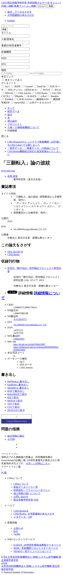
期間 (3, 70)
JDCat (57, 90)
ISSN (4, 58)
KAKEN (32, 96)
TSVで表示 (13, 404)
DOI (3, 64)
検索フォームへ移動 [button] (25, 6)
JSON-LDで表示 (16, 410)
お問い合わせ (20, 496)
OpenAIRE (19, 102)
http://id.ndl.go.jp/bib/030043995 (29, 344)
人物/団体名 (7, 39)
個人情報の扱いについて (26, 493)
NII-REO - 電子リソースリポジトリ (32, 551)
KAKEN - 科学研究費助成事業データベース (37, 545)
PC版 (4, 472)
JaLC (7, 86)
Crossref (28, 86)
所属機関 (6, 52)
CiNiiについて (21, 484)
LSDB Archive (25, 99)
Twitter (16, 534)
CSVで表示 (13, 407)
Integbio (54, 96)
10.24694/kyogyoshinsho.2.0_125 (29, 324)
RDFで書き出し (15, 391)
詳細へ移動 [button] (7, 6)
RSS (15, 531)
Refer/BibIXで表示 (17, 394)
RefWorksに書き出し (18, 381)
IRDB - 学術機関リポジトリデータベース (35, 548)
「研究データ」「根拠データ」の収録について (33, 148)
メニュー (42, 6)
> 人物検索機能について (26, 127)
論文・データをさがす (19, 12)
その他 (11, 439)
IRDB (17, 86)
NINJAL (9, 93)
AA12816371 (20, 319)
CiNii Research (20, 511)
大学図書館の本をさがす (20, 15)
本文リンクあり (13, 80)
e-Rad (43, 96)
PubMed (9, 99)
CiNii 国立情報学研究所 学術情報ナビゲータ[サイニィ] (31, 2)
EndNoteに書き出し (17, 384)
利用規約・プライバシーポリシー (31, 490)
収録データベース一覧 (25, 487)
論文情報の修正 (15, 436)
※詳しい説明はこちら (38, 463)
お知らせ (18, 528)
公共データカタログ (40, 102)
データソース (8, 83)
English (11, 20)
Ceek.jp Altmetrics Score (16, 421)
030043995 (18, 339)
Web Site (10, 171)
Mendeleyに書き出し (18, 388)
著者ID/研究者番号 (11, 45)
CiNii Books (41, 93)
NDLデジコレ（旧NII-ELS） (23, 90)
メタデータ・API (22, 517)
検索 (51, 6)
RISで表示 (13, 397)
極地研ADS (42, 99)
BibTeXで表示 (14, 400)
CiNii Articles (24, 93)
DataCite (41, 86)
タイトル (6, 32)
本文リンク (7, 76)
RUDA (47, 90)
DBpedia (19, 96)
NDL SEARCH (15, 251)
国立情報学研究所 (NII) (26, 500)
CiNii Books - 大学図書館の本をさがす (34, 513)
